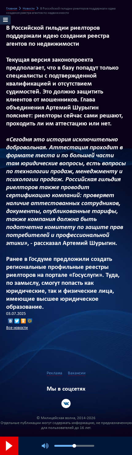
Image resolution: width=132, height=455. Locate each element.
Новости (29, 8)
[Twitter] (17, 321)
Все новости (17, 328)
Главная (11, 8)
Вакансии (77, 373)
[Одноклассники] (23, 321)
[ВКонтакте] (10, 321)
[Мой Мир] (30, 321)
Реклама (54, 373)
